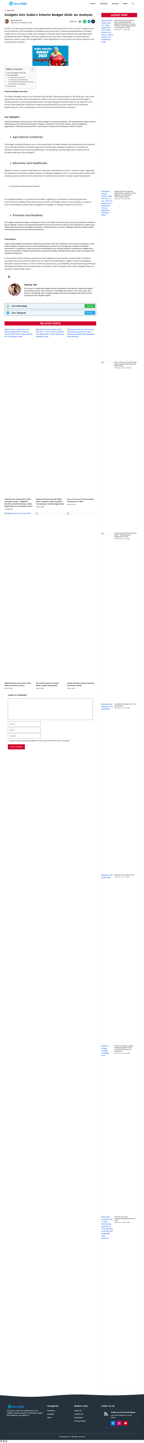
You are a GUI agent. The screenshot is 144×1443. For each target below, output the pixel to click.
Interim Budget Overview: (16, 73)
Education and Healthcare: (19, 80)
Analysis (115, 3)
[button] (133, 3)
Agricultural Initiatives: (17, 77)
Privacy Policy (79, 1421)
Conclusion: (11, 86)
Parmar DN (17, 20)
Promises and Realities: (18, 84)
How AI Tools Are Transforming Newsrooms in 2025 (125, 1218)
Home (92, 3)
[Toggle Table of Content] (31, 70)
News (125, 3)
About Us (77, 1411)
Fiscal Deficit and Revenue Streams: (22, 82)
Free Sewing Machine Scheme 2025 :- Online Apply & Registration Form (125, 535)
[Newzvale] (18, 3)
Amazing (103, 3)
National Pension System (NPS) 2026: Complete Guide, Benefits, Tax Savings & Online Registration (50, 501)
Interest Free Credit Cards (124, 875)
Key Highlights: (12, 75)
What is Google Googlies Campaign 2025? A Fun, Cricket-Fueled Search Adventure (123, 1048)
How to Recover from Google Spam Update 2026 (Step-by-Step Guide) (125, 364)
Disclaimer (78, 1418)
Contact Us (78, 1414)
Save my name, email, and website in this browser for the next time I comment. (40, 741)
